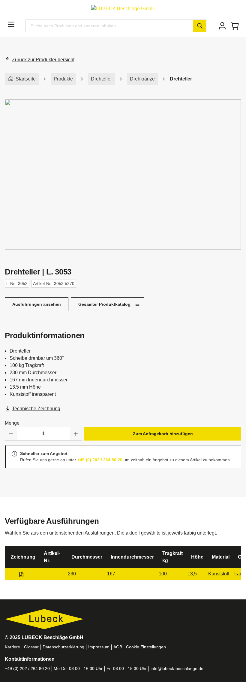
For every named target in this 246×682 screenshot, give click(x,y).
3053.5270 (51, 573)
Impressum (99, 647)
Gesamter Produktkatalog (104, 304)
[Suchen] (199, 26)
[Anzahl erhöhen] (76, 434)
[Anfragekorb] (235, 26)
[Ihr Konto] (222, 26)
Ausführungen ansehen (36, 304)
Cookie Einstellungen (146, 647)
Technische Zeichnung (36, 408)
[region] (123, 180)
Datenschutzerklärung (63, 647)
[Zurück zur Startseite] (123, 8)
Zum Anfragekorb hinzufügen (163, 433)
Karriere (12, 647)
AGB (117, 647)
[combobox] (109, 26)
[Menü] (11, 24)
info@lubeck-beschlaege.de (177, 668)
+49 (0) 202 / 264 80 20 (99, 459)
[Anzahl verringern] (11, 434)
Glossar (31, 647)
